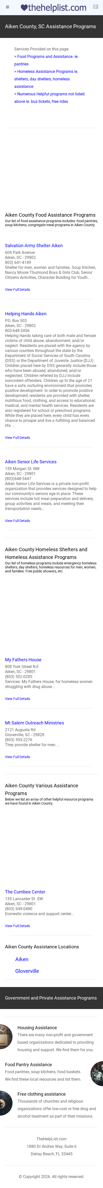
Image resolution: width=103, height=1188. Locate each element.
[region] (51, 173)
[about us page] (95, 7)
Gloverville (27, 971)
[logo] (51, 8)
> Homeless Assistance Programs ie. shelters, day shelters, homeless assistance (46, 79)
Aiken (21, 959)
